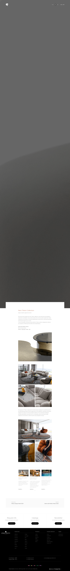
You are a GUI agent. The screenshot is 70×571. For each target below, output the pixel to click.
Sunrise (26, 542)
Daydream (16, 541)
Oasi (25, 537)
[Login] (58, 4)
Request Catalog (49, 541)
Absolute (16, 534)
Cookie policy (60, 534)
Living (36, 534)
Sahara (26, 541)
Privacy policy (60, 535)
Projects (48, 537)
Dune (15, 542)
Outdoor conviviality (45, 477)
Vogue (26, 548)
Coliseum (16, 539)
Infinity (16, 544)
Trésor (26, 544)
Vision (26, 546)
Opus (26, 539)
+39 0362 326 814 (30, 559)
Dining (36, 535)
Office (36, 538)
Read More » (20, 489)
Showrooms (49, 538)
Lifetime (16, 546)
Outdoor (36, 540)
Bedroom (37, 537)
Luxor (15, 548)
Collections (49, 535)
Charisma (16, 537)
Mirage (26, 534)
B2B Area (48, 540)
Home (48, 534)
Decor (36, 541)
